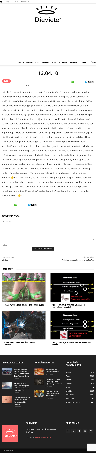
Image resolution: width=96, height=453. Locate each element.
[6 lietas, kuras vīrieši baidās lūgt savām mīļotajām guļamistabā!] (39, 381)
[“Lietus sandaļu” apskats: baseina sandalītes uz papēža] (72, 325)
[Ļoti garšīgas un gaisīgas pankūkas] (39, 371)
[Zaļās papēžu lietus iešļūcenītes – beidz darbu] (24, 287)
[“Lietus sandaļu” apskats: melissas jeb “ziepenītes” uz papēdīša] (72, 287)
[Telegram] (79, 431)
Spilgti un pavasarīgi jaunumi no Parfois (78, 260)
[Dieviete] (48, 14)
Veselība (84, 62)
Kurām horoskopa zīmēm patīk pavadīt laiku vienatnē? (53, 393)
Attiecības (63, 62)
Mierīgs (5, 260)
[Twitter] (85, 431)
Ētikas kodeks (50, 429)
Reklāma (29, 432)
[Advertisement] (48, 40)
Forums (29, 62)
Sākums (21, 62)
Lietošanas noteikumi (34, 429)
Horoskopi (74, 62)
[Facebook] (68, 431)
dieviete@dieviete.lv (43, 437)
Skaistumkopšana (49, 62)
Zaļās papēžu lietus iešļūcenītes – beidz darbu (24, 305)
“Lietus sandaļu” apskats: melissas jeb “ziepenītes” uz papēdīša (68, 306)
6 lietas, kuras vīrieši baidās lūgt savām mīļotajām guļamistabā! (54, 382)
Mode (37, 62)
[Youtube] (91, 431)
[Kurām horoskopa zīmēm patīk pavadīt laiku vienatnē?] (39, 393)
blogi (6, 81)
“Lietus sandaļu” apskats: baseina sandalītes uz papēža (72, 343)
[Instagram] (74, 431)
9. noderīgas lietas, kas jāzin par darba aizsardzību (21, 343)
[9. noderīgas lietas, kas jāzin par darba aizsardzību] (24, 325)
